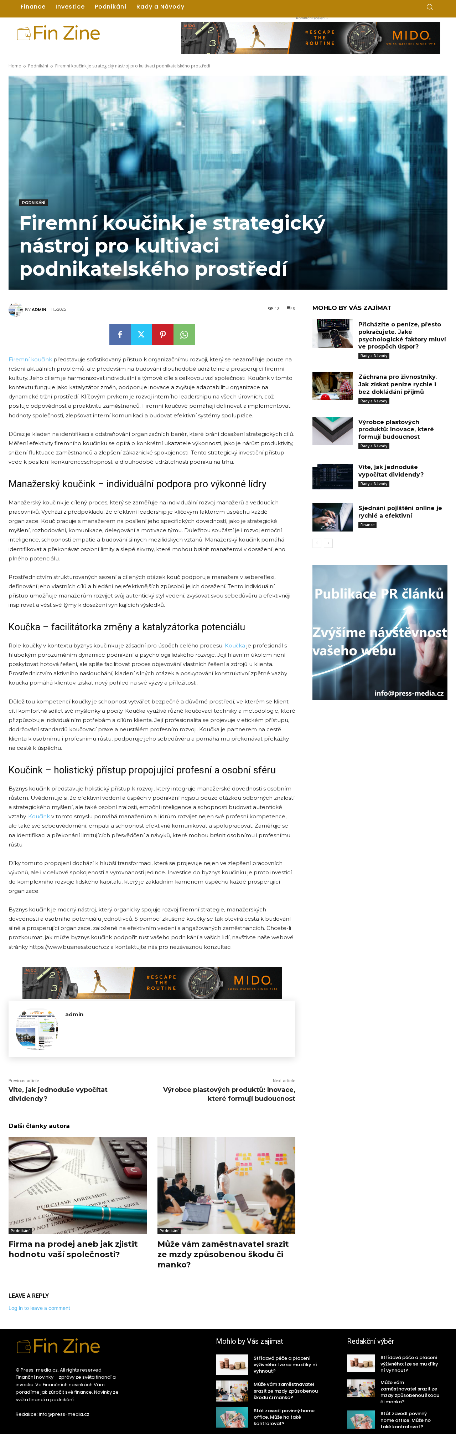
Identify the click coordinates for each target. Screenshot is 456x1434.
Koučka (235, 645)
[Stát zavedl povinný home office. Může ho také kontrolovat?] (232, 1417)
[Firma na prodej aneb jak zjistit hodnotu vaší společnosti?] (78, 1185)
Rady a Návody (374, 355)
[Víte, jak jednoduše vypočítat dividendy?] (332, 476)
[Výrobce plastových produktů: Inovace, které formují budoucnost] (332, 431)
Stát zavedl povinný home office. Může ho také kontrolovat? (284, 1417)
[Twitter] (141, 334)
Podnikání (38, 66)
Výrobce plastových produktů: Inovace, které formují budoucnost (396, 430)
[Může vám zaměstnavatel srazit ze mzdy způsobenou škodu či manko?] (226, 1185)
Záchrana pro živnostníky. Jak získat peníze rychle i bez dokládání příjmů (397, 384)
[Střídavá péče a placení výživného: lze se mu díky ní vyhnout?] (232, 1364)
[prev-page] (316, 543)
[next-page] (328, 543)
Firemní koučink (30, 359)
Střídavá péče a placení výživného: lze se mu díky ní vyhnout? (285, 1364)
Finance (367, 524)
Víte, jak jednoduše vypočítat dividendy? (391, 471)
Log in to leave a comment (39, 1308)
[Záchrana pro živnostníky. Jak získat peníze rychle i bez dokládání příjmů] (332, 386)
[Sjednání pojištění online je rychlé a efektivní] (332, 517)
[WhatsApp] (184, 334)
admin (39, 309)
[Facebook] (120, 334)
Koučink (39, 816)
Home (15, 66)
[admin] (17, 309)
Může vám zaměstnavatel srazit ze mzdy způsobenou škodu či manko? (223, 1254)
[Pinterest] (162, 334)
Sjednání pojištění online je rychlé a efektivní (400, 512)
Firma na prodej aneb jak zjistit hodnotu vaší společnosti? (73, 1249)
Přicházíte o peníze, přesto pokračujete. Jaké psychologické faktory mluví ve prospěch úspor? (402, 335)
